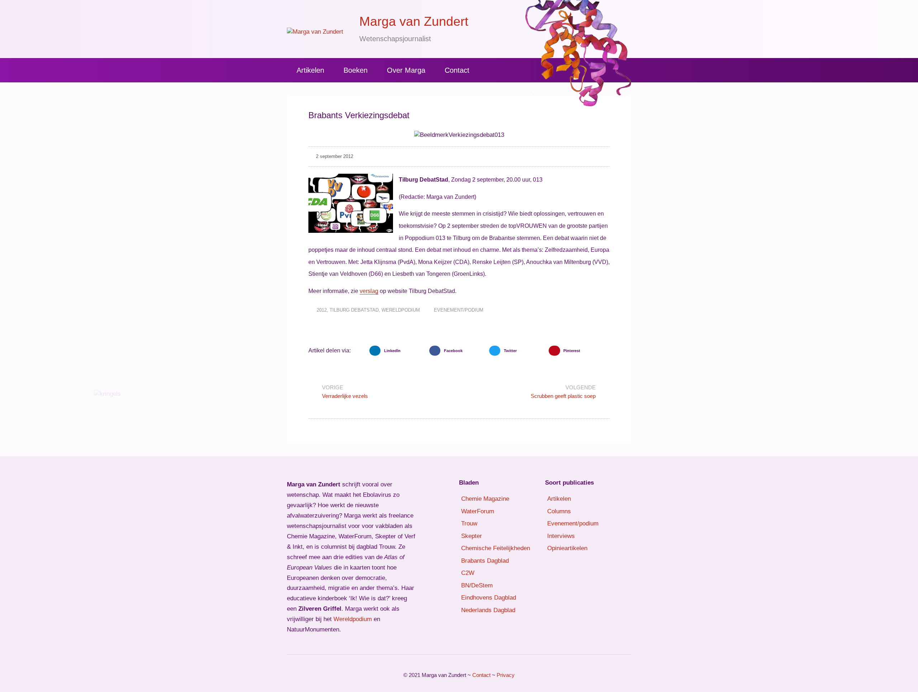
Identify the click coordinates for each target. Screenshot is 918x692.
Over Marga (406, 70)
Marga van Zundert (413, 21)
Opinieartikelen (567, 548)
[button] (397, 351)
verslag (369, 291)
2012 (322, 310)
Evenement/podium (458, 310)
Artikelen (310, 70)
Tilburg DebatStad (354, 310)
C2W (467, 573)
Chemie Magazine (485, 498)
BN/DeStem (477, 585)
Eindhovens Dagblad (488, 597)
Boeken (356, 70)
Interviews (561, 536)
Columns (559, 511)
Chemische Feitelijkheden (495, 548)
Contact (457, 70)
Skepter (471, 536)
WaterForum (477, 511)
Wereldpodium (401, 310)
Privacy (506, 675)
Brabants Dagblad (485, 560)
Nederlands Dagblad (488, 610)
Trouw (469, 523)
